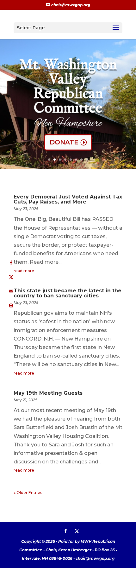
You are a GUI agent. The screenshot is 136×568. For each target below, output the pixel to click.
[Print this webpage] (11, 305)
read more (24, 270)
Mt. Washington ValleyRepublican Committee (68, 87)
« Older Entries (28, 492)
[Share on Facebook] (11, 263)
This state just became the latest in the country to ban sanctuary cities (67, 293)
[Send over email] (11, 291)
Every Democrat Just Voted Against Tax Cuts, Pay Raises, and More (68, 199)
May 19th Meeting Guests (48, 393)
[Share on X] (11, 277)
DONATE (64, 142)
